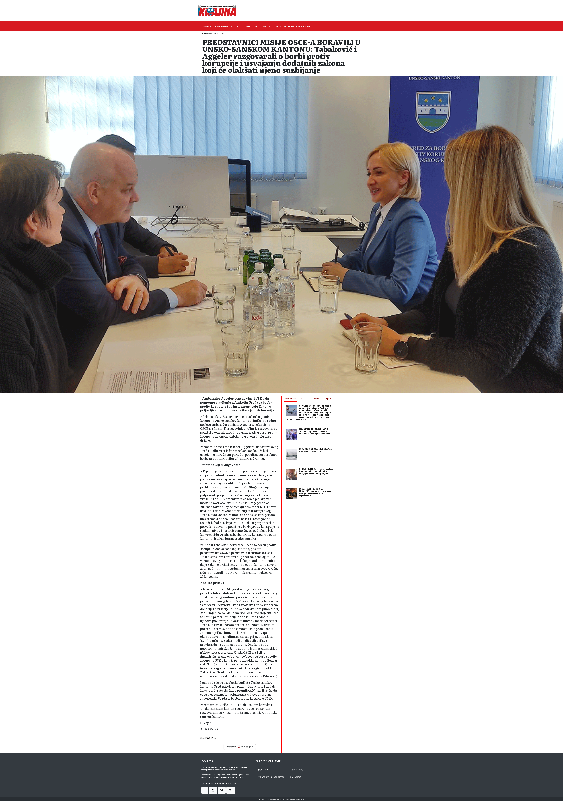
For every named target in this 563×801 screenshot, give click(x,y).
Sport (257, 26)
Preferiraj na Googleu (239, 746)
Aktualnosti (205, 738)
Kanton (239, 26)
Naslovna (207, 26)
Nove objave (290, 399)
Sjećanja (266, 26)
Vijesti (248, 26)
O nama (277, 26)
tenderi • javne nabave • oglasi (297, 26)
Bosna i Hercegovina (223, 26)
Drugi (213, 738)
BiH (302, 399)
